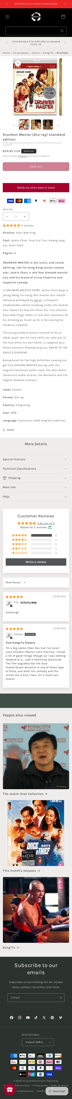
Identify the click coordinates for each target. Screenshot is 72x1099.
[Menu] (7, 17)
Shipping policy (25, 1091)
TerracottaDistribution (34, 1081)
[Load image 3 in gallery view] (48, 124)
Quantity (8, 209)
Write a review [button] (36, 562)
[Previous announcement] (7, 4)
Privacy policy (40, 1085)
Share (10, 429)
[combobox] (36, 31)
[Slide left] (14, 125)
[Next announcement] (65, 4)
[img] (14, 597)
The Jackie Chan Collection (23, 794)
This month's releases (19, 870)
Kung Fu (9, 947)
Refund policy (22, 1085)
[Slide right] (58, 125)
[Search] (62, 31)
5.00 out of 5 (45, 523)
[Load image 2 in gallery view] (36, 124)
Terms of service (59, 1085)
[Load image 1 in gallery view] (24, 124)
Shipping (22, 156)
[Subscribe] (60, 997)
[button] (36, 177)
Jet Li (37, 300)
